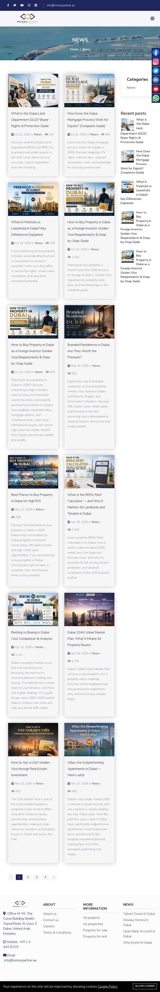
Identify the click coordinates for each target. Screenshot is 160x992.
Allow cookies (145, 986)
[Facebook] (10, 5)
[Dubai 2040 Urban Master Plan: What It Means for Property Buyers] (89, 609)
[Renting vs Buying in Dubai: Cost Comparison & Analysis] (33, 609)
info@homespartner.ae (61, 5)
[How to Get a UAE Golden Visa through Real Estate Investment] (33, 739)
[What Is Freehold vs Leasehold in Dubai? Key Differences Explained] (33, 199)
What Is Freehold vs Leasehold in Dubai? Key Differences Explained (136, 192)
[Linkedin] (38, 5)
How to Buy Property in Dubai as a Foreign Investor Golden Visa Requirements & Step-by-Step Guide (136, 227)
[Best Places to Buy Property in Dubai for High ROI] (33, 471)
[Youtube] (24, 5)
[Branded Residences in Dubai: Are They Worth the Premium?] (89, 322)
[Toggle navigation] (152, 19)
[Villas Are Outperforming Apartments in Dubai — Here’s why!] (89, 739)
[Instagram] (31, 5)
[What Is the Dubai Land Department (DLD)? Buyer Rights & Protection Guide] (33, 90)
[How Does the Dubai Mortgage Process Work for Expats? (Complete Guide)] (89, 90)
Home (74, 49)
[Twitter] (16, 5)
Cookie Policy (108, 986)
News (38, 134)
